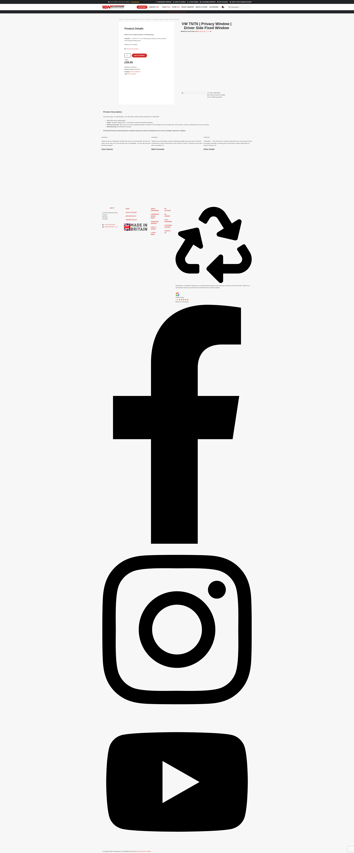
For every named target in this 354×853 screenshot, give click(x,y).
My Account (167, 209)
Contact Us (167, 231)
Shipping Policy (131, 220)
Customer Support (168, 226)
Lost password (168, 220)
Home (121, 19)
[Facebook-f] (177, 543)
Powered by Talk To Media (143, 851)
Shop (127, 208)
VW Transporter (131, 74)
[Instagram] (177, 714)
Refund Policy (131, 216)
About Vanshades (155, 209)
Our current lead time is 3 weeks (177, 11)
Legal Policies (131, 212)
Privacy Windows (130, 19)
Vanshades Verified (155, 222)
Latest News (153, 233)
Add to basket (139, 55)
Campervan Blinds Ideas (155, 216)
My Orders (167, 215)
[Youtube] (177, 848)
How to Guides (153, 228)
